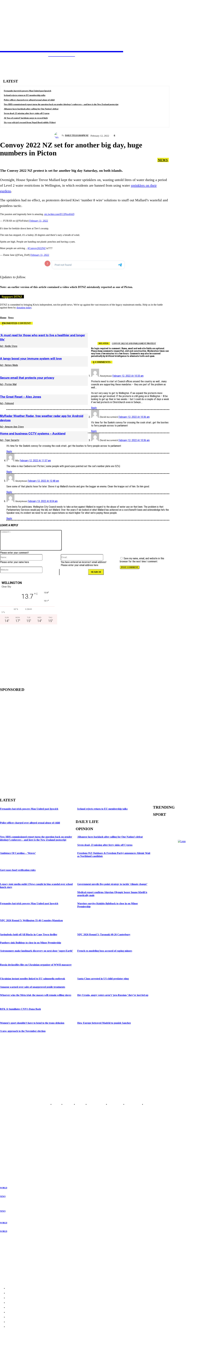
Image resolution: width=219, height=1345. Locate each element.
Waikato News (6, 1146)
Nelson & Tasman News (11, 1156)
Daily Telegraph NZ (76, 135)
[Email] (157, 333)
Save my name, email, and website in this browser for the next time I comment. (142, 560)
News (163, 160)
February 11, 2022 (38, 220)
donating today (24, 307)
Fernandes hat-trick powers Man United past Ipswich (27, 91)
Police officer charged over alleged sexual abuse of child (29, 100)
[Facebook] (146, 333)
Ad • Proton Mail (8, 384)
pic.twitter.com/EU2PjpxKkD (59, 214)
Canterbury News (8, 1161)
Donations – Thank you (12, 1271)
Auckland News (7, 1141)
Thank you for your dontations (15, 1246)
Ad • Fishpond (7, 403)
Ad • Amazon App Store (12, 426)
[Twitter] (134, 333)
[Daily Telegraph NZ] (58, 135)
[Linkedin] (192, 333)
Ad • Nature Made (9, 365)
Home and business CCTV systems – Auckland (32, 433)
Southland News (7, 1166)
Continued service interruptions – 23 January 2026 (25, 1259)
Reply (94, 407)
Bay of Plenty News (9, 1143)
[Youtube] (19, 1097)
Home (3, 317)
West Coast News (8, 1159)
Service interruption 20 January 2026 (18, 1265)
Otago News (5, 1164)
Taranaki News (6, 1151)
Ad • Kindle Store (8, 346)
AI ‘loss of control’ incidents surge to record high (26, 118)
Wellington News (8, 1153)
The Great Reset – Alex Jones (20, 396)
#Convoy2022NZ (37, 248)
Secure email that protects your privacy (27, 377)
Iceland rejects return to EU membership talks (24, 95)
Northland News (7, 1138)
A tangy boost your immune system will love (31, 358)
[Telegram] (123, 333)
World (3, 1188)
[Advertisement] (27, 654)
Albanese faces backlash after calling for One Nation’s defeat (31, 109)
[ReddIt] (169, 333)
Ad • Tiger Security (9, 440)
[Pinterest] (203, 333)
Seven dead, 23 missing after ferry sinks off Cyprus (26, 113)
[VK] (180, 333)
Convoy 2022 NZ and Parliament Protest (134, 343)
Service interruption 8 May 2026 (16, 1252)
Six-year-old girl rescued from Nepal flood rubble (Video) (30, 122)
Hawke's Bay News (8, 1148)
